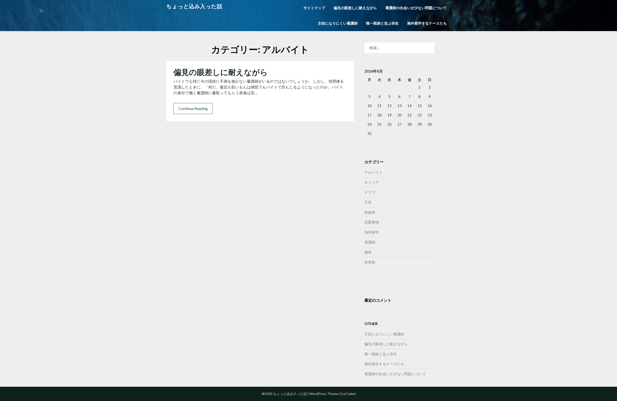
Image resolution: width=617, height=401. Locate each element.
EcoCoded (347, 394)
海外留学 (371, 232)
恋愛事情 (371, 222)
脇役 (368, 252)
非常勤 (369, 262)
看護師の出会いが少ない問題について (416, 8)
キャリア (371, 182)
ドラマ (369, 192)
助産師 (369, 212)
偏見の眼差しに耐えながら (355, 8)
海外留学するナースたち (427, 23)
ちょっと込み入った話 (194, 6)
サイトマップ (314, 8)
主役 (368, 202)
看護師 (369, 242)
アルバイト (373, 172)
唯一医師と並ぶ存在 (382, 23)
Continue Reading (193, 108)
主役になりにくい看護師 (338, 23)
